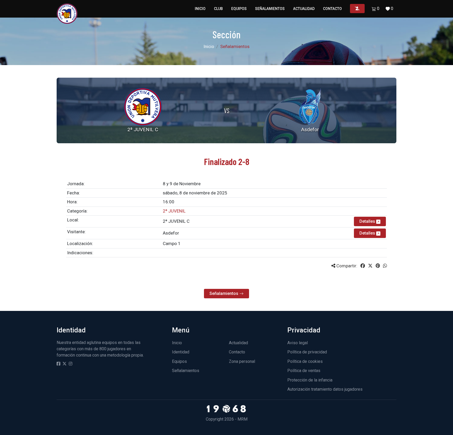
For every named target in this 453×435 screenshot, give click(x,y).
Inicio (200, 9)
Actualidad (304, 9)
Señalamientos (270, 9)
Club (218, 9)
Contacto (332, 9)
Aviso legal (297, 342)
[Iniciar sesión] (357, 8)
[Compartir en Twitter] (370, 265)
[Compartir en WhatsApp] (385, 265)
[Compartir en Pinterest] (378, 265)
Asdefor (171, 233)
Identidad (180, 351)
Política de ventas (303, 370)
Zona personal (242, 361)
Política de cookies (305, 361)
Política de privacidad (307, 351)
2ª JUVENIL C (176, 221)
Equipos (239, 9)
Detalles (367, 221)
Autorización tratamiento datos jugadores (325, 389)
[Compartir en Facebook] (362, 265)
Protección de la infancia (309, 380)
